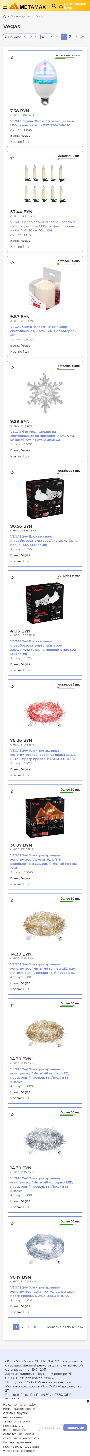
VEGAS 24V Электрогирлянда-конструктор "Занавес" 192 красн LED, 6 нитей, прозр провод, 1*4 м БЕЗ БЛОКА (43, 754)
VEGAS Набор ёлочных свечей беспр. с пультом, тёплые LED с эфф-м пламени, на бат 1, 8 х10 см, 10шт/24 (43, 226)
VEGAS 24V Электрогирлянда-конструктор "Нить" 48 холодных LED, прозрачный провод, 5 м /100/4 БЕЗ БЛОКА (41, 1184)
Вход (68, 7)
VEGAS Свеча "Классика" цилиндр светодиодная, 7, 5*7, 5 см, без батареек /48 (43, 331)
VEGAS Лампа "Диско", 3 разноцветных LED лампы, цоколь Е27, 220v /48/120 (42, 123)
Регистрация (75, 4)
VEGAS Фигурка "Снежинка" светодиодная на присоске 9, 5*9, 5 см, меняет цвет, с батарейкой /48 (42, 436)
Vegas (40, 16)
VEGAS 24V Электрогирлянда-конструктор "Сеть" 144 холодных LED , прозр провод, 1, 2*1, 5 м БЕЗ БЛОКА (42, 1291)
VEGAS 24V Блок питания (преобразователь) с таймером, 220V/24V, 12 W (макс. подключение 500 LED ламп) (43, 647)
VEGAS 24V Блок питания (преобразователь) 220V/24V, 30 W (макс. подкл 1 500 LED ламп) (44, 540)
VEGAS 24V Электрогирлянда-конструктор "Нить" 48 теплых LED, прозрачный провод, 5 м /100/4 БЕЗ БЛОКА (39, 1075)
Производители (21, 16)
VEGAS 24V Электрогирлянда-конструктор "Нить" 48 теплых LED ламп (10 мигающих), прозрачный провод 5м (43, 968)
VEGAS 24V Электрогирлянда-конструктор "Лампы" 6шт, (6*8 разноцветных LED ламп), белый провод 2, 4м (43, 861)
